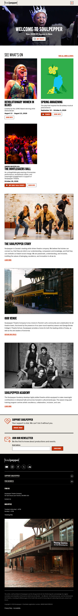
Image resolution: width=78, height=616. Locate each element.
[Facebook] (18, 467)
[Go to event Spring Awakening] (57, 78)
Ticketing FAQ (9, 515)
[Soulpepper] (11, 3)
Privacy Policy (8, 608)
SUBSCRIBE (57, 448)
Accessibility (16, 608)
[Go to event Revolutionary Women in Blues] (21, 78)
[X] (24, 467)
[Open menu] (71, 2)
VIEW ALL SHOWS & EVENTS (66, 56)
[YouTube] (7, 467)
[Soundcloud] (29, 467)
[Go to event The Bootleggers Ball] (21, 144)
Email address (16, 445)
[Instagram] (12, 467)
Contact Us (8, 499)
